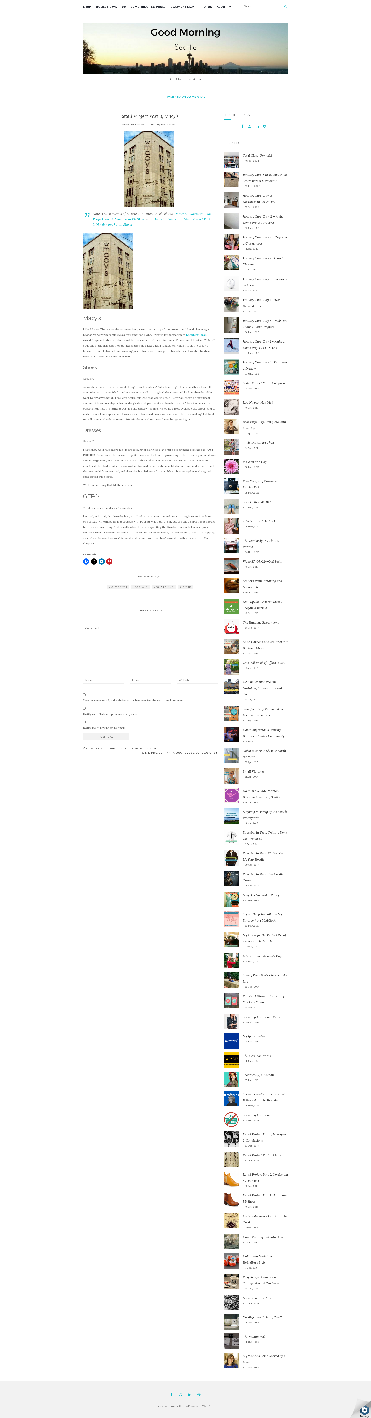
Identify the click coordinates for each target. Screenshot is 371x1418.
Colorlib (183, 1405)
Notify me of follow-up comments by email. (111, 714)
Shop (87, 6)
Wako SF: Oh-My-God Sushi (262, 561)
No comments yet (149, 576)
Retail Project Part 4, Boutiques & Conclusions (178, 752)
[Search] (285, 6)
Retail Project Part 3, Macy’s (263, 1155)
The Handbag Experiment (261, 622)
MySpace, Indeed (255, 1036)
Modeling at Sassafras (258, 442)
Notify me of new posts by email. (104, 728)
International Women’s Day (262, 956)
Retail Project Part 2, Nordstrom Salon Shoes (121, 748)
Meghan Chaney (164, 587)
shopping (186, 587)
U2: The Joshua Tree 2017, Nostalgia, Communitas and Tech (262, 688)
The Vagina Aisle (254, 1336)
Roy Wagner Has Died (258, 402)
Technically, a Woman (258, 1075)
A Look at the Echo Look (259, 521)
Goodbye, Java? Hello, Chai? (262, 1317)
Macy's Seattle (118, 587)
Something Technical (148, 6)
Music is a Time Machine (260, 1298)
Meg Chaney (168, 124)
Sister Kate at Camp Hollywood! (265, 383)
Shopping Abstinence (257, 1115)
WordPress (208, 1405)
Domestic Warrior (111, 6)
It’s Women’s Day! (255, 462)
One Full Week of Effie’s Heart (264, 663)
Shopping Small (196, 335)
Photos (206, 6)
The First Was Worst (257, 1055)
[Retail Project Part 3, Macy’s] (149, 169)
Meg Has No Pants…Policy (261, 895)
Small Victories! (254, 771)
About (222, 6)
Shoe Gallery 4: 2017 (257, 502)
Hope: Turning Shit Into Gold (263, 1237)
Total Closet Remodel (257, 155)
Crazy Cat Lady (182, 6)
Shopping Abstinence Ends (261, 1017)
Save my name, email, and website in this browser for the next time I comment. (133, 700)
